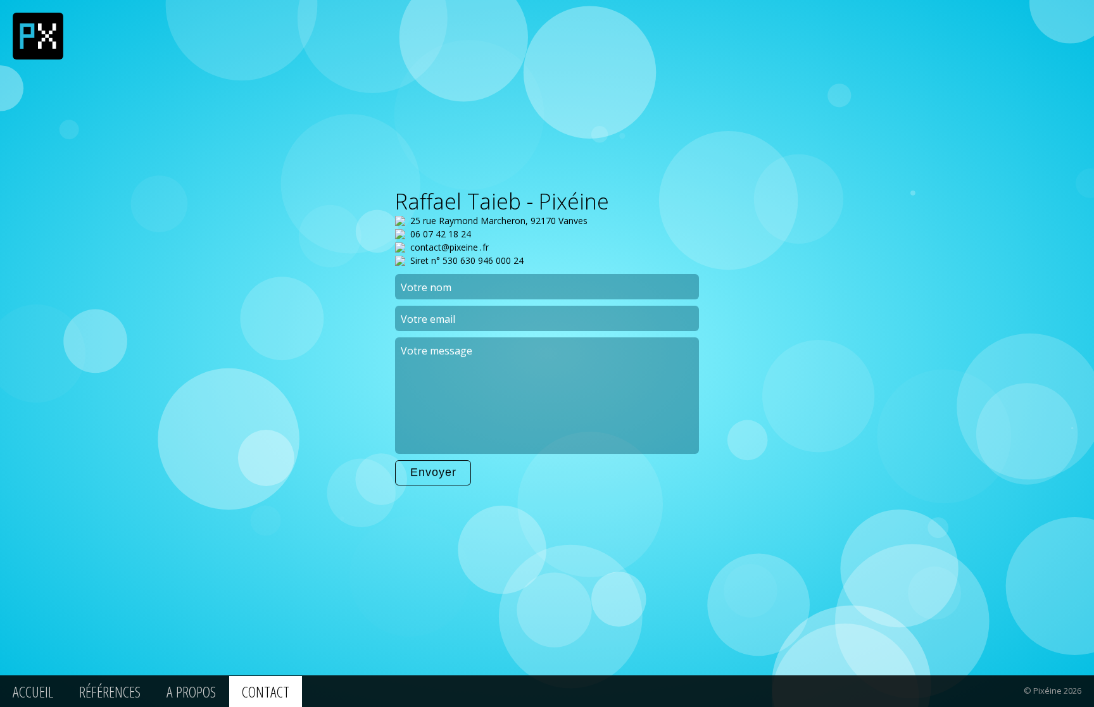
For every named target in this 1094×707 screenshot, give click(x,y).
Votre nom (426, 287)
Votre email (428, 319)
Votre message (436, 351)
